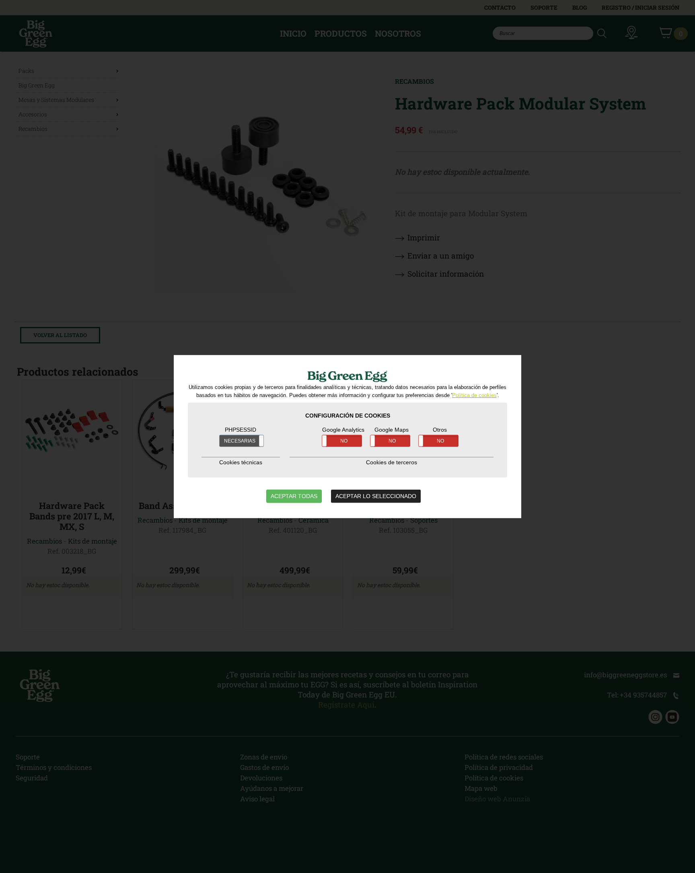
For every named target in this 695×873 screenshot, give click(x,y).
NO (344, 441)
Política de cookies (474, 395)
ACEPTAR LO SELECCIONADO (375, 496)
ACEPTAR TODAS (294, 496)
